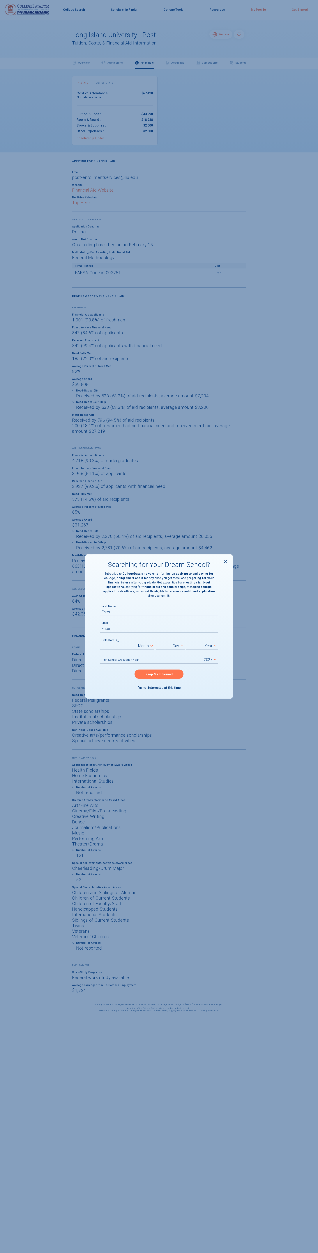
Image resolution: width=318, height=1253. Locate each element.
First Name (109, 606)
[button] (117, 641)
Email (105, 622)
